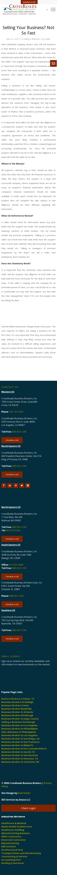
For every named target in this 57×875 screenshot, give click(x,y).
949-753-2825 (16, 411)
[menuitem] (29, 2)
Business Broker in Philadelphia (19, 728)
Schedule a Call (29, 2)
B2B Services (8, 846)
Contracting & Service (14, 856)
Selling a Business (32, 39)
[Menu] (52, 9)
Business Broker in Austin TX (18, 751)
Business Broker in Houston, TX (19, 758)
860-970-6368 (13, 530)
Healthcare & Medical (13, 823)
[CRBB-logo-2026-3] (23, 9)
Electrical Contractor (13, 839)
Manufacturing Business (15, 833)
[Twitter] (21, 485)
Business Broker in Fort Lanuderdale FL (24, 748)
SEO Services (8, 799)
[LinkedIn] (9, 485)
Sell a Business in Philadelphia (18, 732)
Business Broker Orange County (20, 718)
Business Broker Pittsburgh (17, 715)
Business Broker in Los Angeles (19, 725)
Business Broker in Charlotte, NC (20, 761)
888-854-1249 (19, 431)
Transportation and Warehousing (21, 853)
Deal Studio (24, 793)
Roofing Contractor (12, 863)
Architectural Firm (12, 849)
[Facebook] (3, 485)
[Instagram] (15, 485)
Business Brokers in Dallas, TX (17, 698)
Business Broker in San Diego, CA (20, 738)
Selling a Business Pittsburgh (18, 722)
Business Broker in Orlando (17, 712)
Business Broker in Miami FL (17, 745)
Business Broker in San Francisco (20, 741)
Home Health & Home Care (16, 826)
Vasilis (47, 39)
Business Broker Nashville (16, 708)
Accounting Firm (11, 859)
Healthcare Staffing (12, 829)
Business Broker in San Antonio (19, 755)
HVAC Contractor (11, 836)
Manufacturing (10, 843)
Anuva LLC (24, 799)
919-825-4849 (16, 564)
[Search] (46, 9)
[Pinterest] (27, 485)
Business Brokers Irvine (15, 705)
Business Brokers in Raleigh (17, 702)
